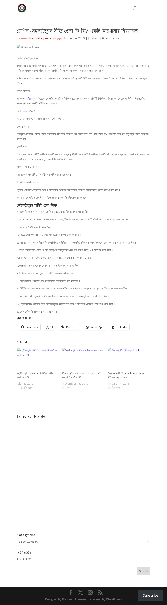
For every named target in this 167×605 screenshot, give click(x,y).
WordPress (114, 599)
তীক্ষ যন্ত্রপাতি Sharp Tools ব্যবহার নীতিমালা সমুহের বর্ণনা (126, 375)
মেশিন (28, 98)
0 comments (110, 38)
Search (143, 571)
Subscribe (150, 595)
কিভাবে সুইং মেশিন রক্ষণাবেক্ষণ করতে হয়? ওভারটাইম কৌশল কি (81, 375)
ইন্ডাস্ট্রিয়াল (93, 38)
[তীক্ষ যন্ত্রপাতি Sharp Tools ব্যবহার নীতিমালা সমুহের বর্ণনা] (128, 359)
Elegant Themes (74, 599)
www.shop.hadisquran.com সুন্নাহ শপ (43, 38)
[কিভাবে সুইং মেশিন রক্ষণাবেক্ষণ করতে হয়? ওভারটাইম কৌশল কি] (82, 359)
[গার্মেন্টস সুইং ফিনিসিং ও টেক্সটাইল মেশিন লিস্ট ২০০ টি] (37, 359)
